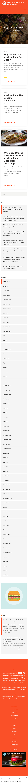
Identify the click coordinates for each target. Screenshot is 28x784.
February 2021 (6, 480)
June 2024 (5, 340)
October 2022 (6, 399)
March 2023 (6, 381)
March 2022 (6, 426)
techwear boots (20, 696)
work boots (17, 698)
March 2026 (6, 290)
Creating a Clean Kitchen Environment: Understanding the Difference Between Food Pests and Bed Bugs (13, 218)
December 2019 (7, 539)
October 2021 (6, 444)
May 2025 (5, 313)
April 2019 (5, 575)
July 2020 (5, 507)
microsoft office (9, 689)
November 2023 (7, 354)
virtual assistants (11, 698)
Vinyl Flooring (5, 698)
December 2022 (7, 394)
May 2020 (5, 516)
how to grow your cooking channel (10, 682)
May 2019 (5, 570)
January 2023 (6, 390)
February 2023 (7, 385)
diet (10, 678)
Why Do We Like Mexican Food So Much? (13, 57)
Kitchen (14, 735)
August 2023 (6, 367)
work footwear (22, 698)
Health (14, 728)
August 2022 (6, 403)
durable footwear (15, 678)
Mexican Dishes (6, 687)
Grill (14, 722)
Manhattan (14, 685)
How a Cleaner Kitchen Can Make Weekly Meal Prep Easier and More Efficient (12, 209)
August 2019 (6, 557)
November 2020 (7, 489)
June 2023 (5, 372)
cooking (21, 672)
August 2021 (6, 453)
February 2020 (7, 530)
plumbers (23, 689)
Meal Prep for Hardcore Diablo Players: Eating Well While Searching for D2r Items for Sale (13, 233)
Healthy (16, 680)
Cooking (14, 712)
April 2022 (5, 421)
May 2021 (5, 466)
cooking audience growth (14, 675)
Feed (4, 615)
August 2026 (6, 281)
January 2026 (6, 295)
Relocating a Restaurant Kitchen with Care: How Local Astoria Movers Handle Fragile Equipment (13, 242)
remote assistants (20, 691)
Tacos (15, 696)
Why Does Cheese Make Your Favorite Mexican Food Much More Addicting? (14, 158)
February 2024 (7, 349)
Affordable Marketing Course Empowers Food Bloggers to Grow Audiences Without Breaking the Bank (14, 259)
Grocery (14, 725)
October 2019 (6, 548)
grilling (12, 680)
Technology (14, 741)
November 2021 (7, 439)
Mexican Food (15, 687)
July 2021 (5, 457)
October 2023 (6, 358)
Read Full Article (8, 81)
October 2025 (6, 304)
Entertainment (14, 715)
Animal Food (14, 709)
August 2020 (6, 503)
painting (19, 689)
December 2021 (7, 435)
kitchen (19, 682)
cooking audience (6, 675)
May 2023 (5, 376)
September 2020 (7, 498)
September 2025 (7, 308)
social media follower (9, 696)
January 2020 (6, 534)
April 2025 (5, 317)
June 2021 (5, 462)
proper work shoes (6, 691)
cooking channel (22, 675)
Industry (14, 731)
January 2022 (6, 430)
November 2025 (7, 299)
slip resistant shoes (19, 694)
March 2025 (6, 322)
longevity (10, 685)
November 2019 (7, 543)
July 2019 (5, 561)
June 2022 (5, 412)
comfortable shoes (6, 673)
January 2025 (6, 326)
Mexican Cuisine (20, 685)
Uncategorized (8, 150)
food (21, 677)
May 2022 (5, 417)
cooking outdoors (6, 678)
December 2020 (7, 484)
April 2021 (5, 471)
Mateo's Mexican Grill (15, 2)
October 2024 (6, 336)
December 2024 (7, 331)
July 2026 (5, 286)
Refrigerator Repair (13, 691)
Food (5, 51)
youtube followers (16, 700)
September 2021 (7, 448)
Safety (14, 738)
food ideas (8, 680)
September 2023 (7, 363)
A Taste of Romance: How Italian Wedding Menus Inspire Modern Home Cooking (13, 251)
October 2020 (6, 494)
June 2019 (5, 566)
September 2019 (7, 552)
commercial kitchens (13, 673)
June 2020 (5, 512)
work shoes (10, 700)
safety (14, 694)
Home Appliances (22, 680)
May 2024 (5, 345)
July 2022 (5, 408)
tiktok (24, 696)
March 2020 (6, 525)
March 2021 (6, 475)
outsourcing (14, 689)
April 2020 (6, 521)
